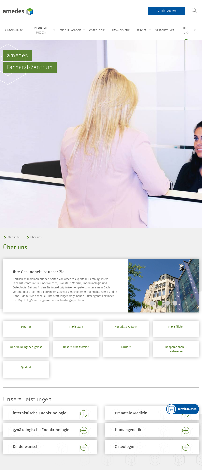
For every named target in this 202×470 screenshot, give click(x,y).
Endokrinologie (70, 30)
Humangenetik (120, 30)
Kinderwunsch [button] (25, 446)
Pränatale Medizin (41, 30)
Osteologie (97, 30)
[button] (152, 303)
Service (141, 30)
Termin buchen (166, 10)
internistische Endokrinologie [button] (39, 413)
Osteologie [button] (124, 446)
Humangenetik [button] (128, 429)
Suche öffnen (194, 10)
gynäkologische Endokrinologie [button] (41, 429)
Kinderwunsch (14, 30)
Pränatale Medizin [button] (131, 413)
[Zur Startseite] (27, 11)
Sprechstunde (164, 30)
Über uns (186, 30)
